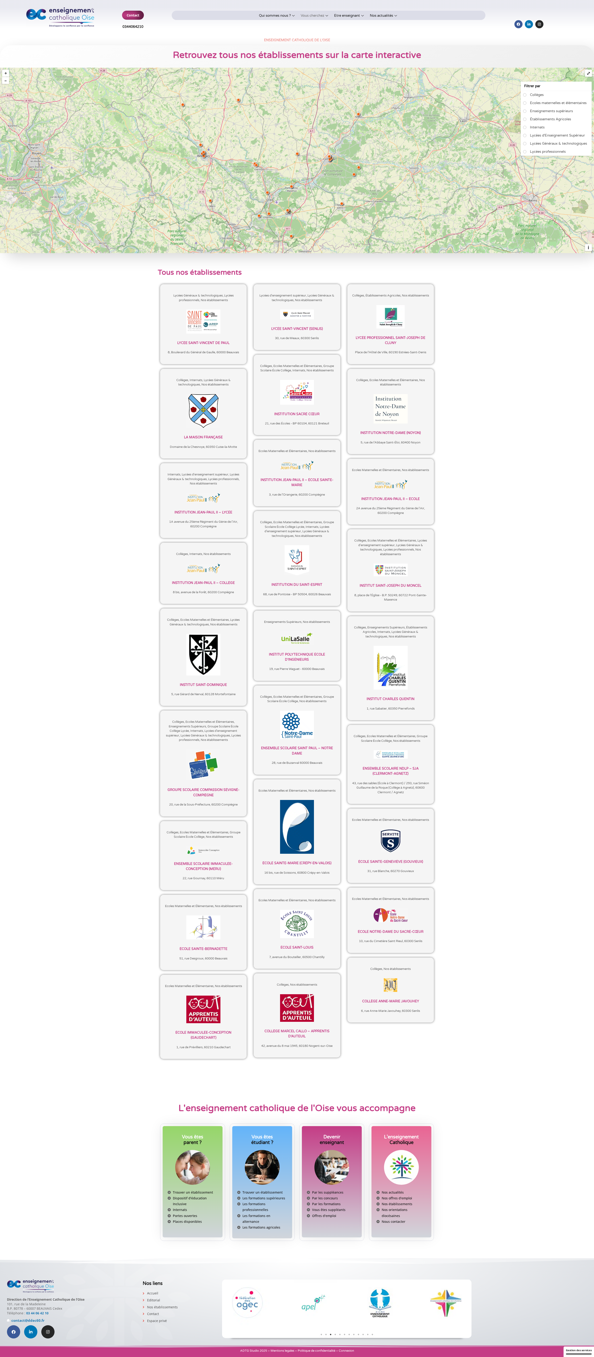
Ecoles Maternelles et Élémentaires (297, 366)
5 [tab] (340, 1334)
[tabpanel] (248, 1303)
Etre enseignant (347, 15)
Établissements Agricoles (550, 119)
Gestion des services (579, 1350)
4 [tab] (335, 1334)
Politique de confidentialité (316, 1351)
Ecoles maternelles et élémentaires (558, 103)
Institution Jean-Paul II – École (390, 499)
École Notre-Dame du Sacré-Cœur (390, 932)
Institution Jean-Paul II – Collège (203, 583)
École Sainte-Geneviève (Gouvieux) (390, 862)
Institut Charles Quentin (390, 699)
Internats (537, 127)
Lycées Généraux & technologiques (558, 143)
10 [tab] (363, 1334)
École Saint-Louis (297, 947)
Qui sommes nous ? (275, 15)
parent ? (192, 1139)
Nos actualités (381, 15)
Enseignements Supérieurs (282, 622)
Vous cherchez (312, 15)
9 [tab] (358, 1334)
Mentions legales (282, 1351)
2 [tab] (326, 1334)
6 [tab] (344, 1334)
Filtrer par (532, 86)
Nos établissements (214, 300)
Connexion (346, 1351)
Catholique (401, 1139)
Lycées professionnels (548, 152)
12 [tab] (372, 1334)
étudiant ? (262, 1139)
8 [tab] (354, 1334)
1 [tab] (321, 1334)
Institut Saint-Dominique (203, 685)
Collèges (537, 95)
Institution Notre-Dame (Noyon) (390, 433)
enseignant (332, 1139)
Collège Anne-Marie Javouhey (390, 1001)
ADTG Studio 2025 (253, 1351)
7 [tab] (349, 1334)
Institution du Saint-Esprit (296, 585)
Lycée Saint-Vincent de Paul (203, 343)
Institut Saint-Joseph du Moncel (390, 586)
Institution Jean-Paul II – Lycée (203, 512)
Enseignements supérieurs (551, 111)
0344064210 (133, 27)
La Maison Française (203, 437)
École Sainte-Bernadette (203, 949)
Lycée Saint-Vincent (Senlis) (297, 329)
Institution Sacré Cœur (297, 414)
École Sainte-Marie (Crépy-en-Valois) (296, 863)
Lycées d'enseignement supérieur (282, 295)
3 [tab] (330, 1334)
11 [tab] (367, 1334)
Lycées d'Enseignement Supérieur (557, 135)
